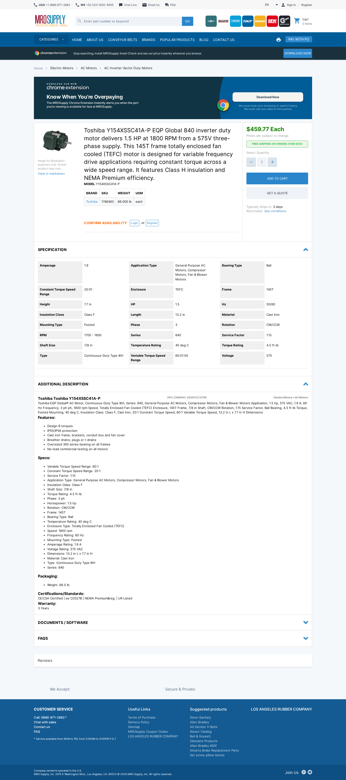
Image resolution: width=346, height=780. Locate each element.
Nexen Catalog (201, 731)
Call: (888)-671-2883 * (50, 717)
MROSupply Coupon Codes (148, 731)
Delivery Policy (138, 722)
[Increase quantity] (272, 162)
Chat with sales (45, 722)
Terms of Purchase (142, 717)
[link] (173, 98)
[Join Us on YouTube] (310, 772)
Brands (148, 40)
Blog (203, 40)
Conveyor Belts (122, 40)
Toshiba (91, 201)
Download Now (268, 97)
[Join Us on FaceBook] (304, 772)
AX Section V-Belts (203, 727)
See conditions (275, 211)
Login (134, 223)
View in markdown (51, 173)
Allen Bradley (199, 722)
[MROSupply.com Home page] (51, 21)
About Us (95, 40)
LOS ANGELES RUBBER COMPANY (153, 736)
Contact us (42, 727)
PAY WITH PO (298, 39)
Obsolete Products (203, 741)
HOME (77, 40)
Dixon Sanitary (200, 717)
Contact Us (223, 40)
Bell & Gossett (200, 736)
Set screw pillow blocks (207, 755)
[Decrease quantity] (251, 162)
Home (38, 68)
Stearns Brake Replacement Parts (214, 750)
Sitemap (134, 727)
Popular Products (177, 40)
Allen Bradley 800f (203, 746)
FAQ (37, 731)
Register (152, 223)
